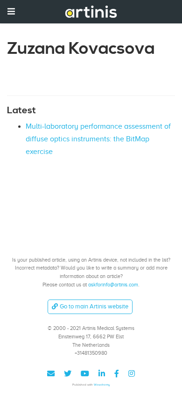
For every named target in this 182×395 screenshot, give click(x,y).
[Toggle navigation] (11, 11)
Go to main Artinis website (94, 306)
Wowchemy (102, 384)
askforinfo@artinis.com (113, 284)
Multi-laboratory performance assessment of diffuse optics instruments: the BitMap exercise (98, 138)
